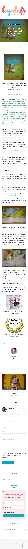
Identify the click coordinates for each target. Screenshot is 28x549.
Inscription (14, 516)
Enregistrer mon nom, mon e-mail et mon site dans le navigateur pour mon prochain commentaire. (14, 455)
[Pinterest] (16, 46)
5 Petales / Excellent (14, 24)
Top (14, 546)
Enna (17, 336)
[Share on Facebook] (7, 46)
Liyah (10, 36)
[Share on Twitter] (12, 46)
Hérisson (17, 313)
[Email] (20, 46)
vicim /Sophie (11, 408)
